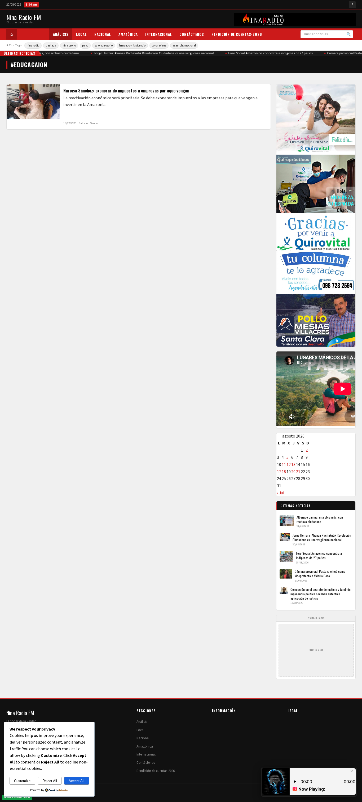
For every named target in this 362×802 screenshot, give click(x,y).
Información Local (17, 797)
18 (284, 472)
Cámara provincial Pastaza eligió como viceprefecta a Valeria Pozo (320, 573)
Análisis (61, 34)
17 (279, 472)
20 (293, 472)
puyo (85, 46)
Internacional (158, 34)
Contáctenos (191, 34)
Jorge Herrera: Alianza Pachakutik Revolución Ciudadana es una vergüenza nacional (150, 53)
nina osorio (69, 46)
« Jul (280, 493)
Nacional (102, 34)
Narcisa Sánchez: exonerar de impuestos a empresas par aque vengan (126, 90)
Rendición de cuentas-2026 (236, 34)
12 (288, 465)
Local (81, 34)
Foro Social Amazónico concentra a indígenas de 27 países (267, 53)
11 (284, 465)
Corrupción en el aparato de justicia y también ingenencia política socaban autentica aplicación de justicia (320, 594)
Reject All (49, 781)
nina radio (33, 46)
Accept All (76, 781)
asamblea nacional (184, 46)
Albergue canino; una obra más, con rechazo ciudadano (320, 519)
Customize (22, 781)
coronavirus (159, 46)
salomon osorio (104, 46)
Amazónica (128, 34)
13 (293, 465)
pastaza (51, 46)
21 (298, 472)
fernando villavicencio (132, 46)
